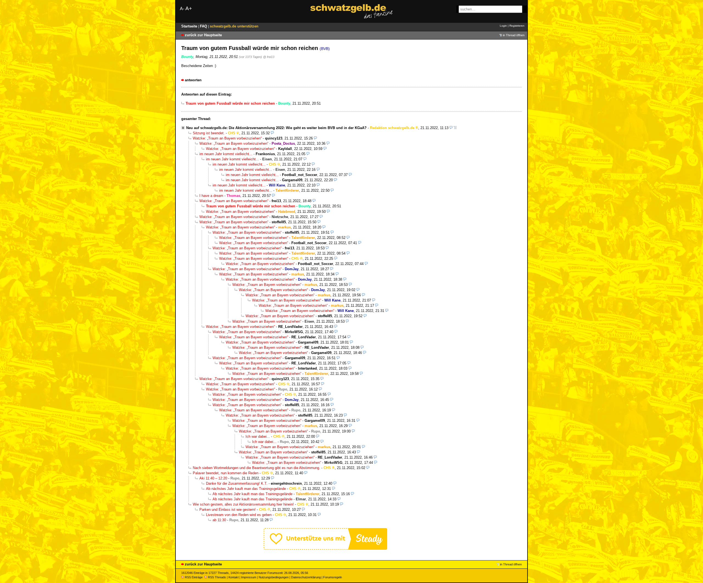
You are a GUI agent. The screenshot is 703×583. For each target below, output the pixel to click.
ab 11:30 (219, 520)
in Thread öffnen (514, 35)
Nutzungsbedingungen (274, 577)
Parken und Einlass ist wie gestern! (227, 509)
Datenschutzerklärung (306, 577)
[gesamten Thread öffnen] (455, 128)
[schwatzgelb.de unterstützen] (325, 548)
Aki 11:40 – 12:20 (213, 478)
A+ (188, 8)
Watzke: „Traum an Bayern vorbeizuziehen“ (227, 138)
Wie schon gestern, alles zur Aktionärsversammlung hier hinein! (243, 504)
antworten (193, 80)
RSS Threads (217, 577)
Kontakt (233, 577)
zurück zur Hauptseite (203, 35)
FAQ (204, 26)
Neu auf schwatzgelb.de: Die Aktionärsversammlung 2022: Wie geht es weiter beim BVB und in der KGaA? (276, 128)
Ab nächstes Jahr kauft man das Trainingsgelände (246, 489)
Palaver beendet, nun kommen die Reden (225, 473)
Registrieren (517, 25)
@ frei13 (268, 56)
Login (503, 25)
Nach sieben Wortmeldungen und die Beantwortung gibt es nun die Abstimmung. (256, 468)
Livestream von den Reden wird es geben (239, 515)
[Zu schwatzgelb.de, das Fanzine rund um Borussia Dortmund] (351, 11)
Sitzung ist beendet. (209, 133)
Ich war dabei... (258, 436)
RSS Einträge (194, 577)
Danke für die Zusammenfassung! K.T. (236, 483)
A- (182, 8)
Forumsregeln (332, 577)
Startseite (189, 26)
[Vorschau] (451, 128)
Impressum (248, 577)
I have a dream (211, 196)
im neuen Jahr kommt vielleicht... (225, 154)
